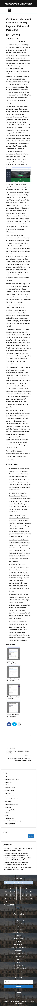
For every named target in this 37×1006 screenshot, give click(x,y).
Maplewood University (18, 3)
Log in (18, 996)
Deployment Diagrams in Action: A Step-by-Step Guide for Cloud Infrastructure (17, 868)
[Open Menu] (9, 10)
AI (17, 38)
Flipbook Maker (10, 790)
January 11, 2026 (13, 35)
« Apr (17, 908)
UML (6, 815)
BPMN (7, 785)
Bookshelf (8, 782)
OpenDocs (8, 801)
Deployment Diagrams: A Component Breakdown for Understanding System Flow (16, 854)
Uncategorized (9, 818)
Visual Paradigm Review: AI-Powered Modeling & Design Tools (18, 496)
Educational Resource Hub (18, 932)
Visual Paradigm (11, 45)
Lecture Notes (9, 796)
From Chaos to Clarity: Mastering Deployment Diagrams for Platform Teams (18, 849)
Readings (8, 807)
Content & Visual (22, 41)
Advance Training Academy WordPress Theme (17, 1001)
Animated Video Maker (12, 779)
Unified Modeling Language (13, 821)
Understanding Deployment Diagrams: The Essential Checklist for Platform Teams (17, 859)
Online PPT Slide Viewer (12, 799)
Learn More (9, 460)
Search (5, 832)
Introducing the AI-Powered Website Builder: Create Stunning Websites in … (19, 518)
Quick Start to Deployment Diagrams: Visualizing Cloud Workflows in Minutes (16, 863)
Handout (7, 793)
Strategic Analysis (10, 810)
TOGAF (7, 812)
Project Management (11, 804)
